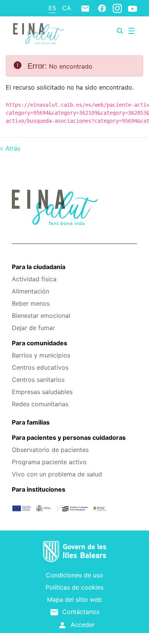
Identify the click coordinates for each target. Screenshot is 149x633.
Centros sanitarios (38, 379)
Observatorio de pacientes (50, 450)
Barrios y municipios (41, 355)
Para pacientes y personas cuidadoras (69, 437)
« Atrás (10, 148)
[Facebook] (102, 8)
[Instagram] (117, 8)
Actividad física (34, 279)
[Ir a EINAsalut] (38, 33)
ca (66, 8)
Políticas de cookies (74, 587)
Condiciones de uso (74, 575)
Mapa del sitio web (74, 599)
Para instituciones (38, 489)
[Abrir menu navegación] (131, 31)
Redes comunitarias (40, 404)
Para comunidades (39, 343)
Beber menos (31, 303)
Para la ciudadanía (38, 267)
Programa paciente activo (49, 462)
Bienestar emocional (41, 315)
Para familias (31, 422)
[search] (120, 31)
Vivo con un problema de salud (57, 474)
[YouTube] (132, 8)
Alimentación (30, 291)
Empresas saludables (42, 392)
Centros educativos (40, 367)
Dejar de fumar (33, 328)
